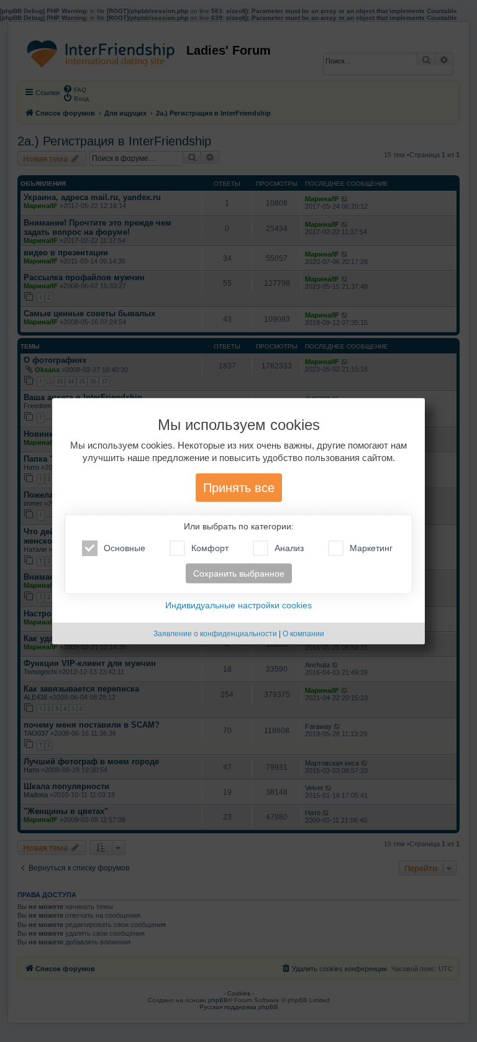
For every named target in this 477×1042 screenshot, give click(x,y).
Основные (124, 548)
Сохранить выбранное (238, 573)
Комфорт (210, 548)
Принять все (239, 488)
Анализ (289, 548)
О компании (303, 633)
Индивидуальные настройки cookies (238, 605)
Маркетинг (371, 548)
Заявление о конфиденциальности (215, 633)
